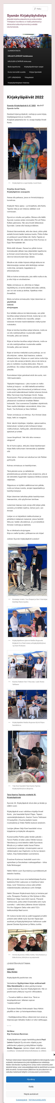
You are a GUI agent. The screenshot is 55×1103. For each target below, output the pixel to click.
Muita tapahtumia (14, 66)
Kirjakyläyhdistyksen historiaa (18, 82)
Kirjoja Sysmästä (35, 72)
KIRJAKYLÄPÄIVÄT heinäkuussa (20, 56)
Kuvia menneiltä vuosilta (16, 72)
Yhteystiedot (29, 77)
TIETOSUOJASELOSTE (37, 1100)
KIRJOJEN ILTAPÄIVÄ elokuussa (19, 61)
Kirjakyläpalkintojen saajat (33, 66)
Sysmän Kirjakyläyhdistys (26, 15)
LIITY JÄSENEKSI (14, 77)
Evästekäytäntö (21, 1100)
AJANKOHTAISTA (14, 50)
